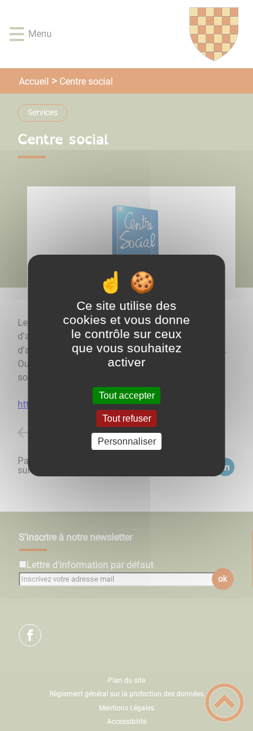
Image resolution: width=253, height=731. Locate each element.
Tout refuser (126, 418)
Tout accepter (127, 395)
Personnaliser (127, 441)
